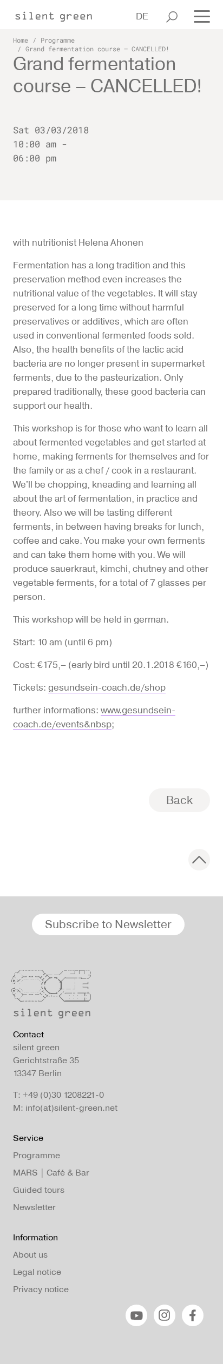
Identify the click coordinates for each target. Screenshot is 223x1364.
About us (30, 1255)
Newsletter (34, 1207)
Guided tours (38, 1190)
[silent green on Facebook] (193, 1315)
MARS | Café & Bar (51, 1172)
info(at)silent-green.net (71, 1108)
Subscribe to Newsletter (108, 924)
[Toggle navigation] (198, 15)
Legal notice (37, 1272)
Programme (58, 40)
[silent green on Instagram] (164, 1315)
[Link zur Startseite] (59, 13)
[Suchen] (172, 17)
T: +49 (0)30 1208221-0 (58, 1095)
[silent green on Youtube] (136, 1315)
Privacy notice (41, 1289)
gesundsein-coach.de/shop (107, 687)
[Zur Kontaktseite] (108, 997)
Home (20, 40)
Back (179, 800)
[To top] (199, 859)
